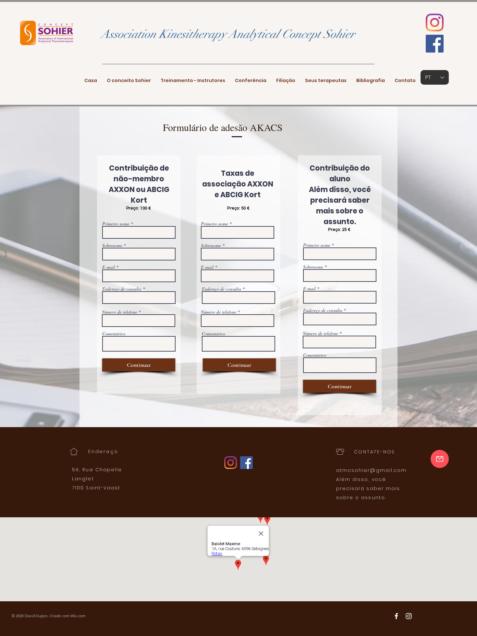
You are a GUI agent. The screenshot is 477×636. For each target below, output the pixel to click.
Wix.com (77, 615)
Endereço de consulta (121, 289)
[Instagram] (435, 22)
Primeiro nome (115, 224)
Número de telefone (119, 312)
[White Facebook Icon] (396, 616)
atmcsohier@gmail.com (371, 470)
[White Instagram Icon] (409, 616)
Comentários (113, 333)
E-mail (108, 267)
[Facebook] (435, 44)
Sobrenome (112, 245)
